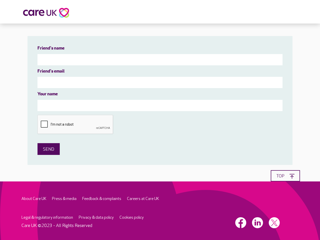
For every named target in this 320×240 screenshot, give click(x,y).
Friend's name (51, 48)
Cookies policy (132, 217)
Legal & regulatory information (47, 217)
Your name (48, 94)
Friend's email (51, 71)
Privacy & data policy (96, 217)
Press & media (64, 198)
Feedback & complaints (101, 198)
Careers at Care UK (143, 198)
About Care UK (34, 198)
